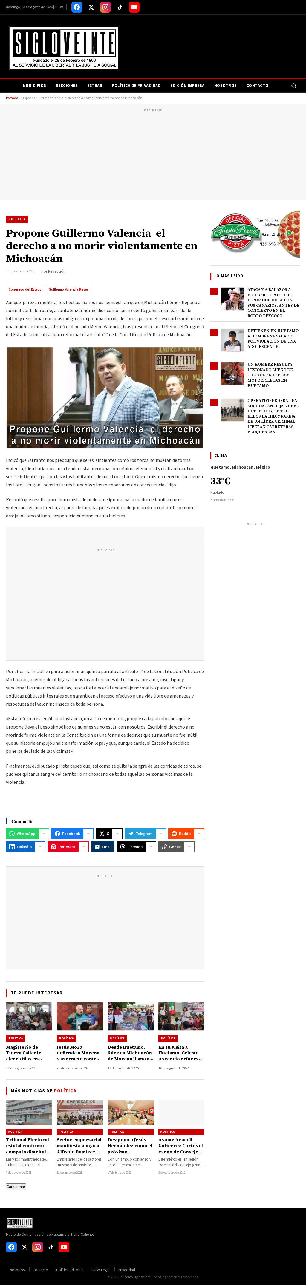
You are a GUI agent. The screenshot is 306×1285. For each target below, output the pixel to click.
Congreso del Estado (25, 289)
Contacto (258, 85)
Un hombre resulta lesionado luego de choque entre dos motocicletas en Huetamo (270, 375)
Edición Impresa (187, 85)
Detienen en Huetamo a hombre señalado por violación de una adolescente (273, 338)
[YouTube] (134, 7)
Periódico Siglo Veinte (135, 1277)
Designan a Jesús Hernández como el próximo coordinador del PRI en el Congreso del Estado (130, 1154)
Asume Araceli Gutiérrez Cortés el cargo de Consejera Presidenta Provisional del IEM (181, 1151)
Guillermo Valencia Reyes (69, 289)
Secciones (67, 85)
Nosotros (225, 85)
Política (16, 219)
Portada (12, 98)
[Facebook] (76, 7)
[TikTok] (119, 7)
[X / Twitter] (91, 7)
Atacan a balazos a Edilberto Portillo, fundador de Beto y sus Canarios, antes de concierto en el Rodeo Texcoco (273, 302)
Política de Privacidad (136, 85)
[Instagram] (105, 7)
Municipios (34, 85)
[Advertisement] (153, 155)
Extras (94, 85)
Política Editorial (69, 1270)
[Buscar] (293, 85)
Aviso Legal (100, 1270)
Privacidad (126, 1270)
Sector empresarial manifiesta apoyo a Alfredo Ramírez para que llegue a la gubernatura (79, 1151)
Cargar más (16, 1187)
